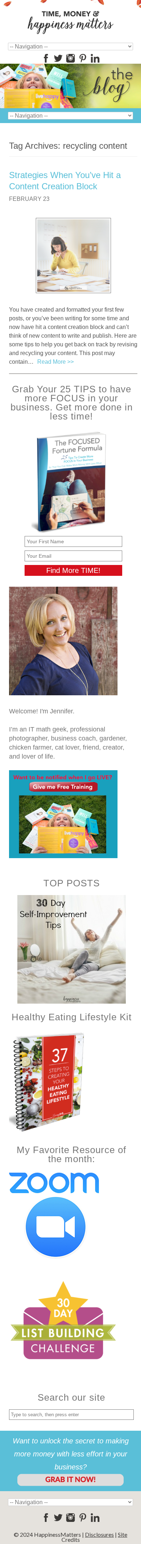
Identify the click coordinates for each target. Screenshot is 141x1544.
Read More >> (55, 362)
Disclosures (99, 1534)
